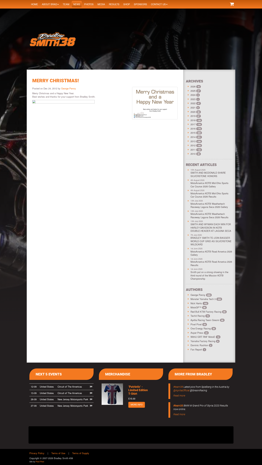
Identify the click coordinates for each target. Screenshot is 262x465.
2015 (193, 132)
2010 (193, 153)
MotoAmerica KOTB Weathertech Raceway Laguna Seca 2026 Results (209, 215)
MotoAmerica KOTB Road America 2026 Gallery (211, 253)
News (76, 4)
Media (101, 4)
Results (114, 4)
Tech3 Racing (200, 315)
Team (66, 4)
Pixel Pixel (198, 324)
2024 (193, 95)
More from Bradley (193, 374)
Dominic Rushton (201, 345)
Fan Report (198, 349)
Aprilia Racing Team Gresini (207, 320)
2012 (193, 145)
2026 (193, 86)
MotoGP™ (198, 307)
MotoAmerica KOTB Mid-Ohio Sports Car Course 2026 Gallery (209, 184)
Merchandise (117, 374)
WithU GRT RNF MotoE (205, 336)
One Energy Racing (203, 328)
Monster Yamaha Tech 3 (206, 299)
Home (34, 4)
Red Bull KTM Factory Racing (208, 311)
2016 (193, 128)
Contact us (158, 4)
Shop (126, 4)
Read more (179, 395)
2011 (193, 149)
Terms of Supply (80, 453)
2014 (193, 137)
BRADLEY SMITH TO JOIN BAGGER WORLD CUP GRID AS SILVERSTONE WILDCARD (211, 241)
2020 (193, 111)
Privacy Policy (36, 453)
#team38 (178, 386)
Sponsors (140, 4)
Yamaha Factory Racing (204, 341)
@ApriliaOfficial (181, 390)
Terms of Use (58, 453)
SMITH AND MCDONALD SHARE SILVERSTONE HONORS (208, 174)
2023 (193, 99)
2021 (193, 107)
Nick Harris (199, 303)
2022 (193, 103)
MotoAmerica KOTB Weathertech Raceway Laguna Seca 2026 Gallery (209, 205)
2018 (193, 120)
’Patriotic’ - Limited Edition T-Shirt (138, 390)
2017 (193, 124)
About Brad (49, 4)
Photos (89, 4)
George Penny (68, 88)
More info (137, 404)
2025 (193, 90)
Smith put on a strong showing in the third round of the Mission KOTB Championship (209, 275)
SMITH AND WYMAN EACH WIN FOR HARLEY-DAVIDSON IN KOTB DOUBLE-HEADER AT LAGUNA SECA (211, 227)
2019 (193, 116)
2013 (193, 141)
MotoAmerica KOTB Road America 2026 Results (211, 263)
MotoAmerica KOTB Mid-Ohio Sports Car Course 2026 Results (209, 195)
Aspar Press (199, 332)
